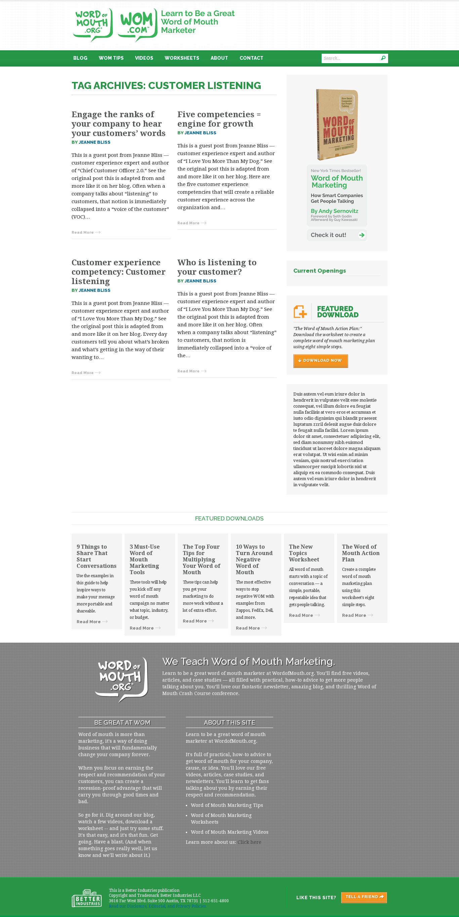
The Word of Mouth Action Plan (361, 553)
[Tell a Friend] (336, 897)
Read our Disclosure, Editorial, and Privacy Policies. (158, 906)
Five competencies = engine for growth (219, 119)
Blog (80, 58)
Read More (83, 232)
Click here (249, 842)
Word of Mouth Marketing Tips (227, 805)
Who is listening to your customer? (217, 267)
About (219, 58)
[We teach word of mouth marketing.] (154, 6)
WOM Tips (111, 58)
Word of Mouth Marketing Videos (229, 832)
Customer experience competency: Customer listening (119, 272)
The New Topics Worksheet (304, 553)
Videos (144, 58)
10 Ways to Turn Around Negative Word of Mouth (254, 560)
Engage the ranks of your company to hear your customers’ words (119, 124)
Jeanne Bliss (95, 142)
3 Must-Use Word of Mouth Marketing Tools (145, 560)
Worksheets (182, 58)
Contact (251, 58)
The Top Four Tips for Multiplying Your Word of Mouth (201, 560)
